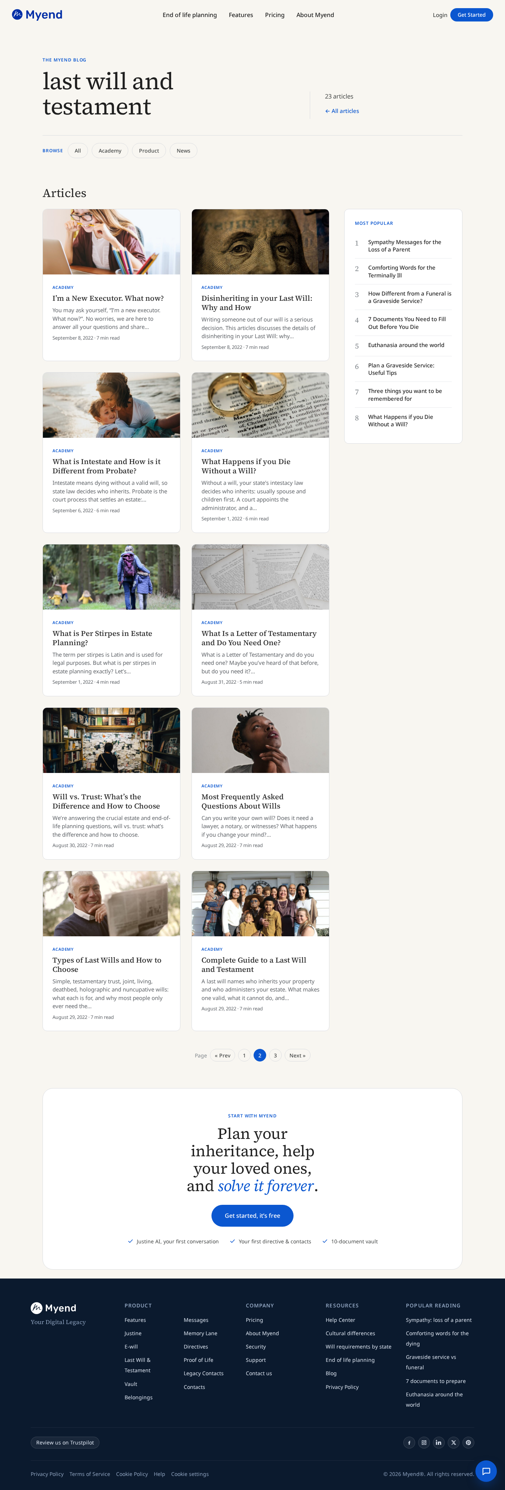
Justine (133, 1333)
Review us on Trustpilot (65, 1442)
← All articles (342, 110)
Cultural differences (350, 1333)
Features (135, 1319)
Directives (196, 1346)
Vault (131, 1383)
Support (256, 1359)
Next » (297, 1055)
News (183, 150)
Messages (196, 1319)
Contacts (194, 1386)
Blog (331, 1373)
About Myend (262, 1333)
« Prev (222, 1055)
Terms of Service (90, 1473)
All (78, 150)
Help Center (340, 1319)
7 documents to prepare (436, 1380)
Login (440, 15)
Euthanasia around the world (406, 345)
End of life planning (350, 1359)
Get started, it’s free (252, 1215)
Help (159, 1473)
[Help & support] (486, 1471)
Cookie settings (190, 1473)
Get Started (472, 14)
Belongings (139, 1397)
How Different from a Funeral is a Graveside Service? (409, 297)
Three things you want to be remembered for (405, 394)
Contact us (259, 1373)
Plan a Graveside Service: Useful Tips (401, 368)
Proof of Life (198, 1359)
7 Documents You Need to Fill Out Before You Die (407, 322)
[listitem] (409, 1443)
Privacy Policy (342, 1386)
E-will (131, 1346)
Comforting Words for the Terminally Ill (401, 271)
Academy (110, 150)
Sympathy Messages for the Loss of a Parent (404, 245)
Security (256, 1346)
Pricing (254, 1319)
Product (149, 150)
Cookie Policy (132, 1473)
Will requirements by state (359, 1346)
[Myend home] (38, 14)
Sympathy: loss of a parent (439, 1319)
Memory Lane (200, 1333)
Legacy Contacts (204, 1373)
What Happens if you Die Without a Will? (400, 420)
